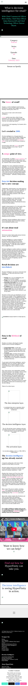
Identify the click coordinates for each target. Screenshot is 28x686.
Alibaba (16, 145)
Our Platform (5, 640)
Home (3, 639)
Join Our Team (5, 666)
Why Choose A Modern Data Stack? (11, 641)
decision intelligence (20, 158)
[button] (26, 2)
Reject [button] (17, 683)
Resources (4, 646)
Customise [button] (11, 683)
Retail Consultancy (6, 667)
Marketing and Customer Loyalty (10, 659)
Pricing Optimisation (7, 658)
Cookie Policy (5, 650)
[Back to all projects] (14, 612)
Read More (23, 683)
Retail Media (5, 660)
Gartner (4, 117)
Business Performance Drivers (9, 644)
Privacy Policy (5, 649)
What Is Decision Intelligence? (9, 645)
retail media (15, 492)
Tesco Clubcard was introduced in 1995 (12, 477)
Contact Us (4, 647)
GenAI (3, 642)
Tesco (3, 490)
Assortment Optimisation (8, 657)
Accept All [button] (4, 683)
